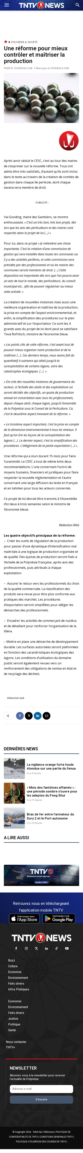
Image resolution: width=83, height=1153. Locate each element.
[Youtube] (67, 949)
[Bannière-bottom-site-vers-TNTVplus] (41, 885)
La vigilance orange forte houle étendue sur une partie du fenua (51, 766)
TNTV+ (10, 1047)
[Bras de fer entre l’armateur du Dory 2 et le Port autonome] (14, 818)
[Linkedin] (38, 716)
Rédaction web (15, 698)
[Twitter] (36, 949)
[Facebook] (20, 716)
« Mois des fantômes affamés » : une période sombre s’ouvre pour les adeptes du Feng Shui (52, 791)
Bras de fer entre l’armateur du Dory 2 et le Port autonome (50, 816)
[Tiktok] (57, 949)
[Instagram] (26, 949)
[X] (29, 716)
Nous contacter (16, 1042)
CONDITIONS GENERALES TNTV (56, 1136)
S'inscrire (41, 1099)
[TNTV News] (41, 938)
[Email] (46, 716)
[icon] (6, 42)
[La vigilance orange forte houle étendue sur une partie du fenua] (14, 768)
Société (32, 42)
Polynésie (17, 42)
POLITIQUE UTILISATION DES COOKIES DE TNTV (41, 1141)
